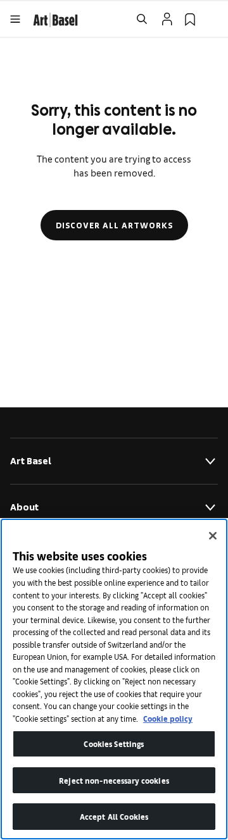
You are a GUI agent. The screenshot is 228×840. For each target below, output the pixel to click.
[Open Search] (142, 19)
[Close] (213, 536)
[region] (114, 679)
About (24, 507)
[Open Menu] (15, 19)
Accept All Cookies (114, 816)
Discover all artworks (114, 225)
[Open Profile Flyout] (167, 19)
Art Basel (30, 461)
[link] (55, 18)
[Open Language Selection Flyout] (213, 19)
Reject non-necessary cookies (114, 780)
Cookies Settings (114, 743)
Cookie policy (168, 718)
